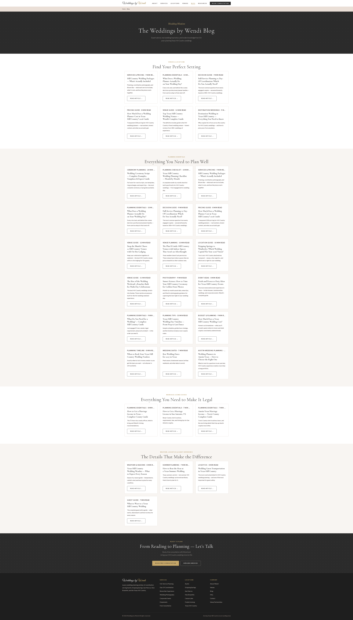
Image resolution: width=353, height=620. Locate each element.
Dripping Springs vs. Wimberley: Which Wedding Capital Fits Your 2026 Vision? (210, 249)
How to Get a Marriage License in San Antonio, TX (174, 412)
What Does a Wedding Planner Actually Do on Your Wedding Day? (172, 81)
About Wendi (214, 584)
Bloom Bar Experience (167, 591)
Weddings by (134, 3)
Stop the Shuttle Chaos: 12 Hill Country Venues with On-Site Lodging (137, 249)
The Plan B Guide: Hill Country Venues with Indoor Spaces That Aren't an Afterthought (176, 249)
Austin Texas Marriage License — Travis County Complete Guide (208, 414)
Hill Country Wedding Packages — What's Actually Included (140, 80)
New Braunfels (189, 595)
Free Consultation (165, 606)
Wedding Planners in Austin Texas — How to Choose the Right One (208, 357)
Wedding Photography (167, 595)
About (154, 3)
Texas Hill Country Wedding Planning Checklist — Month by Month (175, 176)
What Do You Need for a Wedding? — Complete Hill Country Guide (137, 322)
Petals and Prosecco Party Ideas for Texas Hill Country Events (211, 282)
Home (124, 9)
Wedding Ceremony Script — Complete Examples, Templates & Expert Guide (138, 176)
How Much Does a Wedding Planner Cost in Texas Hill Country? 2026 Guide (139, 116)
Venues (185, 3)
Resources (202, 3)
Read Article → (136, 98)
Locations (175, 3)
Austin (187, 584)
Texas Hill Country (191, 606)
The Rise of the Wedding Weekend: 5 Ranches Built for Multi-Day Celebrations (138, 284)
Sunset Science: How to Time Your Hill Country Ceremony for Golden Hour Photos (175, 284)
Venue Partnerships (216, 602)
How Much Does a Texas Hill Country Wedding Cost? (210, 320)
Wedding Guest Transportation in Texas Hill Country (211, 470)
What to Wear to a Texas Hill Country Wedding (137, 505)
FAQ (211, 595)
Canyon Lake (189, 598)
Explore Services (190, 563)
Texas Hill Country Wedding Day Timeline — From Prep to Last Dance (173, 322)
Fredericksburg (190, 602)
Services (164, 3)
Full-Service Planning (166, 584)
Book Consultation (220, 3)
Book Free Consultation (165, 563)
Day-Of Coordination (166, 587)
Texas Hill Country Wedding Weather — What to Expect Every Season (138, 471)
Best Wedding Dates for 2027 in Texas (171, 355)
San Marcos (188, 591)
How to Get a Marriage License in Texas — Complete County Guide (137, 414)
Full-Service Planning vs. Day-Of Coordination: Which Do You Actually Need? (210, 81)
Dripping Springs (190, 587)
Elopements (163, 602)
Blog (193, 3)
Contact (212, 598)
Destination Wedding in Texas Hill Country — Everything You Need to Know (211, 116)
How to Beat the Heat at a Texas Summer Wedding (173, 470)
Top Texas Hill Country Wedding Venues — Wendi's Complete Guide (173, 116)
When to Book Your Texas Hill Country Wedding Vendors (140, 355)
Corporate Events (165, 598)
